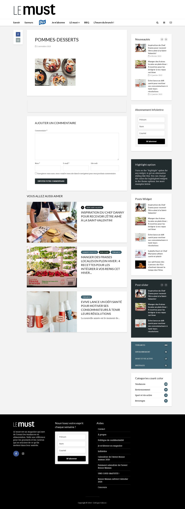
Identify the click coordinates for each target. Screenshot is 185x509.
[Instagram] (23, 453)
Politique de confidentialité (111, 440)
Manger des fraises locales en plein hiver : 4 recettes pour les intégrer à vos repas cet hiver (158, 66)
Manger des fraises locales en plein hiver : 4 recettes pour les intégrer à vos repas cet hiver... (100, 264)
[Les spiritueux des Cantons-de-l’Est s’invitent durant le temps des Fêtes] (140, 264)
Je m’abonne (58, 22)
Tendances (116, 252)
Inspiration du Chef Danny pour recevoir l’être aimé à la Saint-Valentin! (102, 216)
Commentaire (41, 131)
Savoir (16, 22)
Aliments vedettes (89, 252)
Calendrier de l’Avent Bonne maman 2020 (111, 458)
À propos (102, 434)
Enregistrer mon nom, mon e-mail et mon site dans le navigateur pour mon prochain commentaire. (76, 173)
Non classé (104, 252)
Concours (102, 487)
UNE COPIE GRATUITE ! (108, 473)
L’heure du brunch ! (104, 22)
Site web (94, 163)
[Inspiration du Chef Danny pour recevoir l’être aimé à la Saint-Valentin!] (52, 222)
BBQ (86, 22)
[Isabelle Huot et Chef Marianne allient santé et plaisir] (140, 253)
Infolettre (102, 451)
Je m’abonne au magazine (110, 445)
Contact (101, 429)
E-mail (66, 163)
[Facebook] (16, 453)
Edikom (103, 503)
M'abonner (151, 141)
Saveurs (29, 22)
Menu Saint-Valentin (94, 207)
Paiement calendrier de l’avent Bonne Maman (112, 466)
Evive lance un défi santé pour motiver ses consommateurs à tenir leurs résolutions (101, 307)
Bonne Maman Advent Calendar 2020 (113, 480)
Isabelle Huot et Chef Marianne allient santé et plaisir (157, 253)
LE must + (74, 22)
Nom (37, 163)
